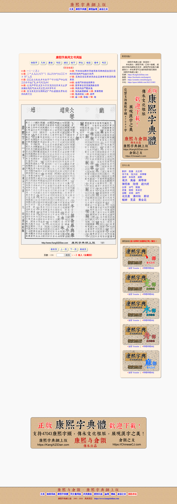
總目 (66, 62)
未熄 (131, 193)
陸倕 (135, 183)
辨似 (81, 62)
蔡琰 (146, 196)
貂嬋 (124, 199)
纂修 (50, 62)
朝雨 (131, 190)
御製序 (34, 62)
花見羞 (126, 196)
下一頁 (73, 249)
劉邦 (124, 171)
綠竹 (138, 193)
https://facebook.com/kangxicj (139, 77)
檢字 (73, 62)
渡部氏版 (98, 494)
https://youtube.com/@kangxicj (140, 80)
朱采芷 (139, 190)
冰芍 (131, 187)
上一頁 (63, 249)
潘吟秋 (137, 196)
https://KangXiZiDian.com (138, 75)
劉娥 (138, 187)
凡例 (43, 62)
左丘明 (139, 171)
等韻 (58, 62)
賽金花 (142, 199)
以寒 (124, 187)
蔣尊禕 (142, 180)
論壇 (107, 494)
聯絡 (113, 494)
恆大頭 (134, 174)
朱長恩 (132, 177)
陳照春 (126, 183)
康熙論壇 (92, 9)
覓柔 (133, 199)
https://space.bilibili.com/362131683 (141, 82)
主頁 (71, 9)
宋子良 (125, 174)
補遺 (88, 62)
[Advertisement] (88, 34)
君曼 (124, 190)
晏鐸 (124, 177)
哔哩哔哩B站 (148, 268)
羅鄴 (140, 177)
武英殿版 (87, 494)
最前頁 (54, 249)
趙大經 (145, 183)
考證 (104, 62)
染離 (124, 193)
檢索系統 (51, 494)
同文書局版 (75, 494)
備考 (96, 62)
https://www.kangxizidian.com (106, 499)
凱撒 (131, 171)
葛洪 (124, 180)
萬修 (133, 180)
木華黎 (143, 174)
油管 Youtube (133, 268)
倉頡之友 (103, 9)
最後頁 (83, 249)
